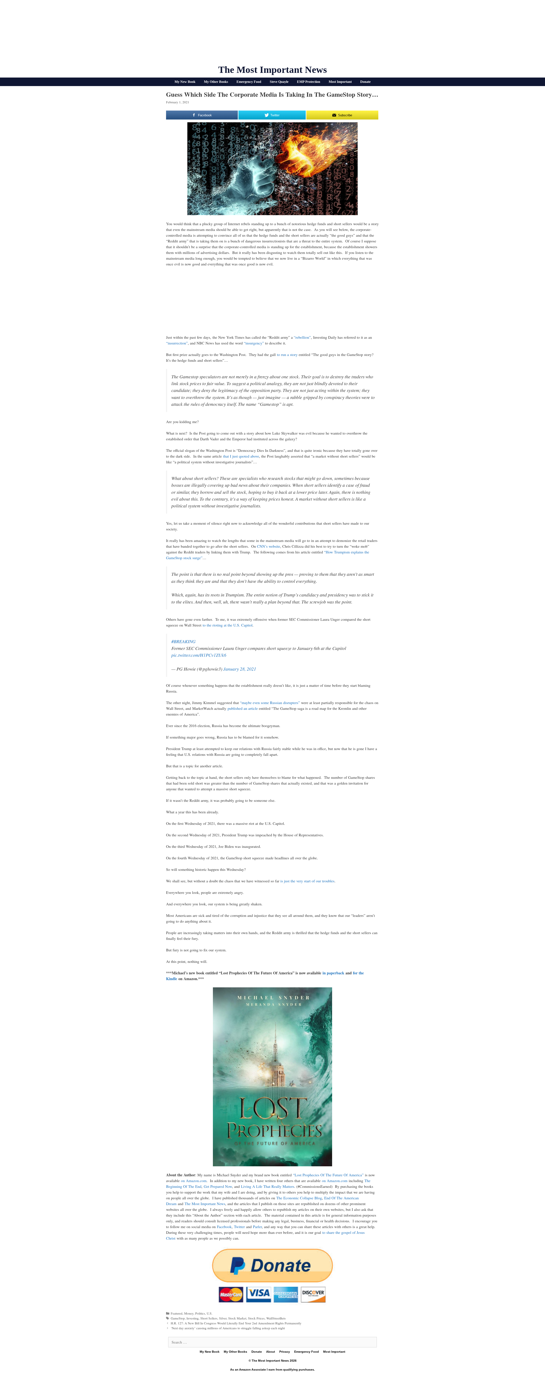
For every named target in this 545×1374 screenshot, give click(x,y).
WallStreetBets (276, 1318)
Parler (257, 1226)
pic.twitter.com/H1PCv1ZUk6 (198, 655)
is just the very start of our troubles (307, 880)
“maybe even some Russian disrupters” (270, 702)
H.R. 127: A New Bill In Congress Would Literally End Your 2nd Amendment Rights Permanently (236, 1323)
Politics (200, 1313)
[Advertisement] (272, 34)
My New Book (185, 82)
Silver (223, 1318)
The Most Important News (272, 69)
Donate (365, 82)
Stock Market (237, 1318)
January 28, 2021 (239, 669)
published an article (243, 708)
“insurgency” (254, 343)
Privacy (284, 1351)
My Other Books (216, 82)
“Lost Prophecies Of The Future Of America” (328, 1174)
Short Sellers (208, 1318)
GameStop (178, 1318)
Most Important (340, 82)
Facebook (224, 1226)
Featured (176, 1313)
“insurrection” (177, 343)
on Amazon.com (194, 1180)
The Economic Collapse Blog (299, 1197)
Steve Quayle (279, 82)
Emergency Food (249, 82)
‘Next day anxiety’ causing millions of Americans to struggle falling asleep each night (228, 1328)
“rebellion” (302, 337)
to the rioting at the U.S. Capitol (227, 625)
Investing (192, 1318)
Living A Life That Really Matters (267, 1186)
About (270, 1351)
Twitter (239, 1226)
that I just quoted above (241, 456)
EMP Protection (308, 82)
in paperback (333, 973)
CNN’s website (268, 546)
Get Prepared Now (218, 1186)
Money (189, 1313)
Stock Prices (256, 1318)
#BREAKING (183, 641)
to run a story (287, 354)
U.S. (209, 1313)
